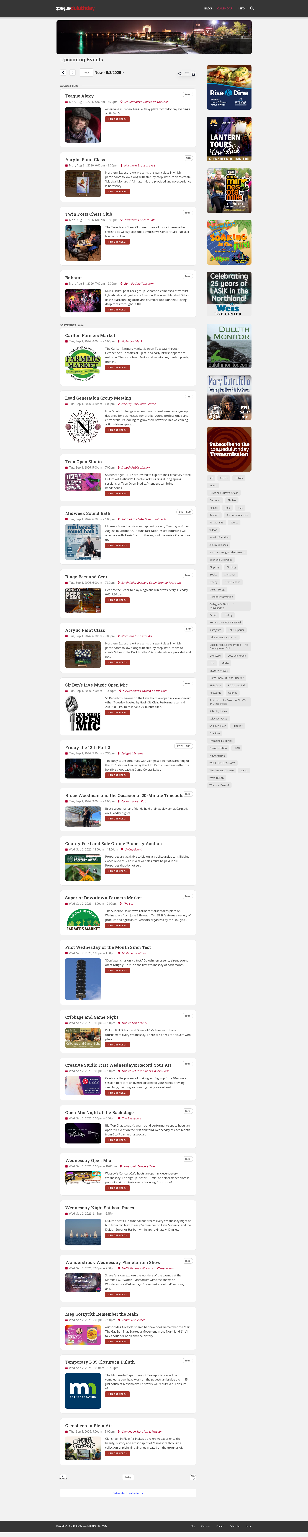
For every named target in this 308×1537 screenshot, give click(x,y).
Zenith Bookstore (133, 1320)
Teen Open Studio (83, 461)
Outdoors (214, 500)
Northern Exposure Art (139, 165)
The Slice (214, 733)
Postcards (215, 692)
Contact (220, 1526)
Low (211, 663)
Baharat (73, 278)
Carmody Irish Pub (133, 801)
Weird (244, 770)
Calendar (206, 1526)
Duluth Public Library (135, 467)
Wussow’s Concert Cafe (139, 220)
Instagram (215, 630)
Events (224, 478)
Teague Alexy (79, 96)
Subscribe (235, 1526)
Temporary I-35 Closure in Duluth (100, 1362)
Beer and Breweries (220, 559)
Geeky (213, 615)
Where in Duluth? (219, 785)
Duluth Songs (217, 589)
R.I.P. (240, 507)
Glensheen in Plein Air (88, 1425)
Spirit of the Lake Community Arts (143, 519)
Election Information (221, 596)
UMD (237, 748)
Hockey (228, 615)
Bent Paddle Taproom (138, 284)
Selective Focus (218, 718)
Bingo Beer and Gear (86, 577)
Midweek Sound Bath (87, 513)
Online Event (133, 849)
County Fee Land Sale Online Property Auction (113, 843)
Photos (232, 500)
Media (225, 663)
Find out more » (117, 119)
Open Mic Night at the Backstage (99, 1112)
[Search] (250, 8)
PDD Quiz (215, 685)
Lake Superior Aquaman (223, 637)
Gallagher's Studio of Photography (221, 606)
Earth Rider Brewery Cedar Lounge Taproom (151, 583)
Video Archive (217, 755)
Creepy (213, 582)
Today (86, 72)
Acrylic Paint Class (85, 159)
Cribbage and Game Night (91, 1017)
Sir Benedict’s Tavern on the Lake (146, 102)
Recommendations (237, 515)
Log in (249, 1526)
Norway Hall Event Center (138, 404)
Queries (232, 692)
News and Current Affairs (223, 493)
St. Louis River (217, 726)
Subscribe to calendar (126, 1493)
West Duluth (216, 778)
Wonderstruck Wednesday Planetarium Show (113, 1262)
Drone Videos (232, 582)
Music (212, 485)
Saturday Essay (218, 711)
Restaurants (216, 522)
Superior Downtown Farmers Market (103, 898)
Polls (227, 507)
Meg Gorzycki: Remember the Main (101, 1314)
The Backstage (131, 1118)
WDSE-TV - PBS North (222, 763)
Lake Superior (236, 630)
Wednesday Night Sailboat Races (99, 1207)
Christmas (230, 574)
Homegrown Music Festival (225, 622)
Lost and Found (237, 655)
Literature (215, 655)
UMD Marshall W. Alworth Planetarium (147, 1268)
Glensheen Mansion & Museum (142, 1431)
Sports (234, 522)
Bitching (231, 567)
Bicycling (214, 567)
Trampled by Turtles (221, 740)
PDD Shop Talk (237, 685)
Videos (213, 530)
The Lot (128, 904)
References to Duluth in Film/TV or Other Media (227, 701)
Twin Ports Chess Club (88, 214)
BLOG (208, 8)
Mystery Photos (218, 670)
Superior (237, 726)
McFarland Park (131, 341)
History (239, 478)
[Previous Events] (63, 73)
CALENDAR (224, 8)
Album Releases (218, 545)
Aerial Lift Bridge (219, 537)
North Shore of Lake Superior (226, 678)
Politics (213, 507)
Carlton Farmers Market (90, 335)
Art (211, 478)
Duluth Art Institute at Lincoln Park (145, 1071)
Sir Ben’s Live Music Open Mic (96, 685)
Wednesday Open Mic (88, 1160)
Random (214, 515)
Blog (193, 1526)
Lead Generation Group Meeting (98, 398)
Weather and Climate (221, 770)
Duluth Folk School (134, 1023)
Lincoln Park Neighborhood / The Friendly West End (228, 646)
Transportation (218, 748)
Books (213, 574)
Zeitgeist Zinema (132, 753)
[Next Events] (73, 73)
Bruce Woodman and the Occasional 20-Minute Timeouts (124, 795)
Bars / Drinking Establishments (227, 552)
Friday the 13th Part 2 (87, 747)
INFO (241, 8)
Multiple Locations (134, 953)
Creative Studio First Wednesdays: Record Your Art (118, 1065)
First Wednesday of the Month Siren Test (108, 947)
